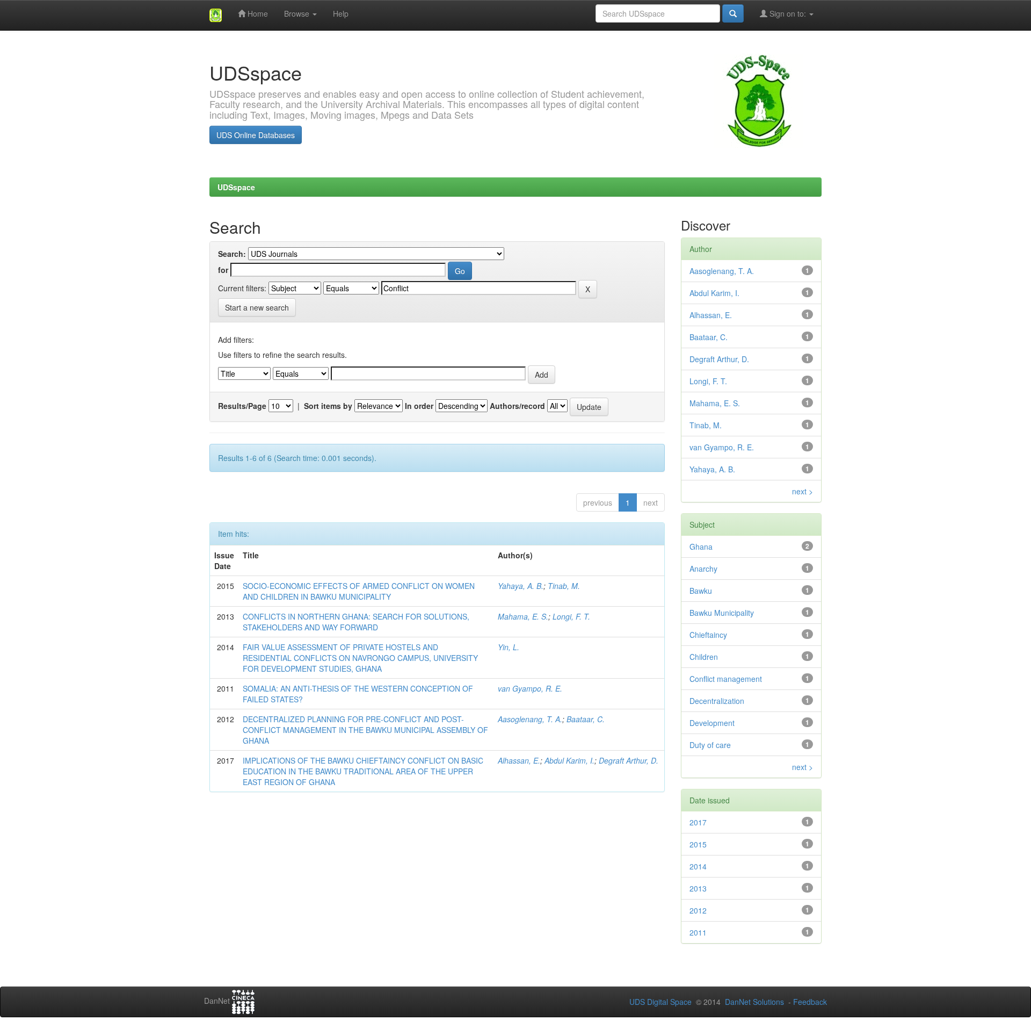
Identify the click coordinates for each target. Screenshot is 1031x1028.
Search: (232, 253)
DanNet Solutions (754, 1001)
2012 (698, 910)
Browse (297, 13)
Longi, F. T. (571, 616)
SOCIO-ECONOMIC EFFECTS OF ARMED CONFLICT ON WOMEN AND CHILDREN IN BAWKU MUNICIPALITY (359, 591)
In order (419, 405)
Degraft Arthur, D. (628, 760)
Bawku (700, 590)
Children (703, 656)
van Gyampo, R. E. (530, 688)
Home (256, 13)
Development (712, 722)
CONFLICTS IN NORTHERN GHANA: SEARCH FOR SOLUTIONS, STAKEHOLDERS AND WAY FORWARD (356, 621)
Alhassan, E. (519, 760)
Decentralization (716, 700)
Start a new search (257, 307)
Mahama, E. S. (523, 616)
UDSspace (236, 187)
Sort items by (328, 405)
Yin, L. (508, 647)
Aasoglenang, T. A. (530, 719)
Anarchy (703, 568)
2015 (698, 844)
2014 (698, 866)
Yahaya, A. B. (520, 585)
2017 (698, 822)
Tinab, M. (564, 585)
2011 (698, 932)
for (223, 269)
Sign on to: (787, 13)
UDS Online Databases (255, 135)
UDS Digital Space (661, 1001)
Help (340, 13)
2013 (698, 888)
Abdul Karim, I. (569, 760)
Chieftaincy (708, 634)
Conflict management (725, 678)
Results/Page (242, 405)
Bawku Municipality (721, 612)
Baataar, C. (586, 719)
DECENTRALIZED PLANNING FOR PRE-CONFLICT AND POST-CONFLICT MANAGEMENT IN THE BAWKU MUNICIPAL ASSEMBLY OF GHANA (365, 730)
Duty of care (710, 744)
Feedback (810, 1001)
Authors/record (517, 405)
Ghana (701, 546)
